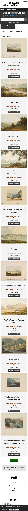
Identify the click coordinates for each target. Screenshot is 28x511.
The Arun (14, 102)
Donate (2, 1)
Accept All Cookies (13, 509)
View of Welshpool (14, 173)
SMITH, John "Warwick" (16, 69)
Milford (14, 249)
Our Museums (4, 5)
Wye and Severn (14, 136)
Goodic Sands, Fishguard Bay (14, 286)
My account (24, 4)
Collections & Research (8, 9)
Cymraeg (25, 1)
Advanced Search (14, 22)
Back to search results (8, 27)
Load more (14, 460)
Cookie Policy (9, 508)
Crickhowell (14, 359)
